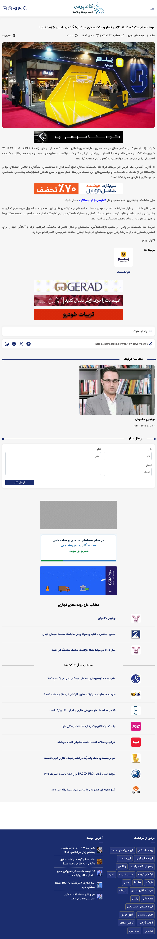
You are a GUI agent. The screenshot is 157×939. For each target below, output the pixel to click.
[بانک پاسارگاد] (136, 758)
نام (150, 449)
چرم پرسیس (145, 914)
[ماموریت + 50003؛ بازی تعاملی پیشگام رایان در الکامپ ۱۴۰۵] (100, 850)
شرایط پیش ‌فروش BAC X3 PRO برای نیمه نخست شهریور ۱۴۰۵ (79, 774)
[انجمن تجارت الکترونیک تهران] (136, 710)
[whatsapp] (7, 343)
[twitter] (21, 343)
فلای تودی (127, 914)
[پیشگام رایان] (136, 679)
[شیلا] (136, 790)
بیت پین (134, 930)
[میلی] (136, 694)
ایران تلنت (125, 858)
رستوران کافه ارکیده (142, 866)
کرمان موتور (126, 922)
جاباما (137, 882)
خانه (152, 35)
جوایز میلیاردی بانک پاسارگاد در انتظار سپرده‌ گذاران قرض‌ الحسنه (79, 758)
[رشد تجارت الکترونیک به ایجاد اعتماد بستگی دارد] (100, 885)
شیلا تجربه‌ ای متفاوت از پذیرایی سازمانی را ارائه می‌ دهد (83, 790)
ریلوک (122, 890)
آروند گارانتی (145, 922)
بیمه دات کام (145, 850)
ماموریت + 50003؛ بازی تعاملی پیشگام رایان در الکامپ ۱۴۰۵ (81, 679)
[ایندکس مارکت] (136, 634)
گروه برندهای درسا (122, 850)
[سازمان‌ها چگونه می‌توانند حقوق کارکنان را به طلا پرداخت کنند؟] (100, 861)
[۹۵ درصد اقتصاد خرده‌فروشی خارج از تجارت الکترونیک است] (100, 873)
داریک (149, 882)
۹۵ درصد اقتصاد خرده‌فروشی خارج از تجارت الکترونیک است (82, 710)
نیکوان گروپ (145, 874)
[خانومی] (136, 726)
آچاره (111, 874)
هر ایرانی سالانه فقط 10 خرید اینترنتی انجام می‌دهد (86, 742)
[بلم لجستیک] (123, 257)
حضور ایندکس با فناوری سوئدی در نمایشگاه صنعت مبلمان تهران (78, 634)
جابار (126, 882)
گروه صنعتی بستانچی (140, 906)
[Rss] (19, 8)
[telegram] (28, 343)
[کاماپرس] (88, 8)
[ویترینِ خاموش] (117, 390)
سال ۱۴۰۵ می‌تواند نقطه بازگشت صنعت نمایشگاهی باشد (83, 650)
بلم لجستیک (123, 272)
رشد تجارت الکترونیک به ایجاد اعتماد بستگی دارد (88, 726)
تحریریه (6, 35)
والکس (122, 866)
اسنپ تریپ (126, 874)
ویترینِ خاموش (145, 419)
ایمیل (149, 465)
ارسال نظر (20, 482)
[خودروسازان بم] (136, 774)
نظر (99, 449)
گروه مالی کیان (144, 858)
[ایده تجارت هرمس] (136, 618)
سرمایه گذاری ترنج (142, 890)
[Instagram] (10, 8)
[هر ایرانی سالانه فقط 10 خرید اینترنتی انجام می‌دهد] (100, 896)
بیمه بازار (148, 898)
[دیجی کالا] (136, 742)
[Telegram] (15, 8)
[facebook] (14, 343)
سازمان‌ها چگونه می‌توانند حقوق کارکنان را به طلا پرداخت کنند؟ (79, 694)
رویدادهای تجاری (136, 35)
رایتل (135, 898)
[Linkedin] (4, 8)
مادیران (149, 930)
